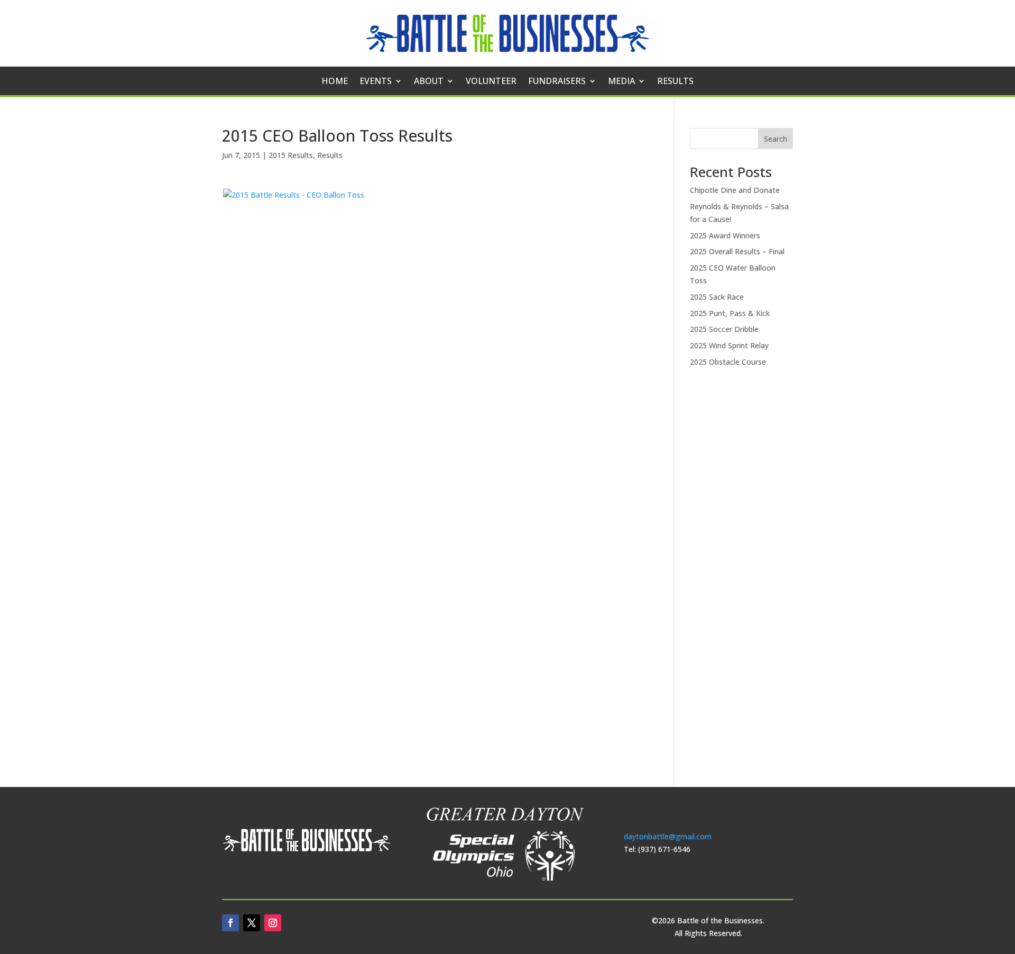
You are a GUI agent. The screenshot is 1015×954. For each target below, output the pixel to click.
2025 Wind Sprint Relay (729, 345)
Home (334, 82)
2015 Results (291, 155)
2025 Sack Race (717, 297)
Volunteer (491, 82)
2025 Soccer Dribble (724, 329)
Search (775, 139)
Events (375, 82)
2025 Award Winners (725, 235)
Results (675, 82)
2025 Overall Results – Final (737, 251)
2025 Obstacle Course (728, 362)
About (429, 82)
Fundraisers (557, 82)
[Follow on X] (251, 922)
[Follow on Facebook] (230, 922)
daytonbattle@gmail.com (668, 836)
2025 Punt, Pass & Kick (730, 313)
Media (621, 82)
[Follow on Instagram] (272, 922)
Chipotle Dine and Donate (735, 190)
